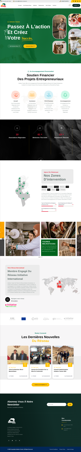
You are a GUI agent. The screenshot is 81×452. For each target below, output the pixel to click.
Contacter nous (29, 46)
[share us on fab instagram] (16, 440)
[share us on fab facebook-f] (8, 440)
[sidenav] (70, 5)
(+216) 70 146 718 (64, 1)
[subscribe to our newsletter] (70, 404)
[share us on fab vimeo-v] (19, 440)
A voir (75, 5)
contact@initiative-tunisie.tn (21, 1)
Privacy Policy (62, 449)
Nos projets (48, 5)
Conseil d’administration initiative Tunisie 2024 (61, 370)
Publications (41, 5)
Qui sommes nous (27, 5)
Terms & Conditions (53, 449)
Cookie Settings (70, 449)
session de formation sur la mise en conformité (39, 370)
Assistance (32, 101)
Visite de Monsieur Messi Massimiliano (16, 370)
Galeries (35, 5)
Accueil (20, 5)
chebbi (12, 376)
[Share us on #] (73, 1)
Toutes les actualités (40, 384)
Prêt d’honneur (49, 101)
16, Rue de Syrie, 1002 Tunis (68, 425)
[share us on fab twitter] (12, 440)
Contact (54, 5)
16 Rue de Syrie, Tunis (6, 1)
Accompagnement (65, 101)
